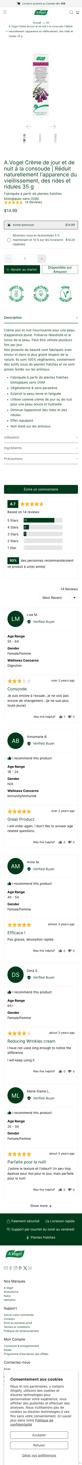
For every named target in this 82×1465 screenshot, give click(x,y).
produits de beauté (25, 350)
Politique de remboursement (21, 1330)
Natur (7, 1295)
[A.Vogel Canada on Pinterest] (20, 1269)
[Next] (53, 126)
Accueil (37, 23)
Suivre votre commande (19, 1314)
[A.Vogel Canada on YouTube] (30, 1269)
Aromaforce (11, 1291)
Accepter (39, 1435)
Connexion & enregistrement (21, 1345)
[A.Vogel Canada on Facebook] (10, 1269)
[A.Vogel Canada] (41, 12)
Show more (39, 1206)
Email (7, 1368)
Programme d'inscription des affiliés (26, 1354)
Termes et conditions (17, 1326)
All (47, 23)
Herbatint (9, 1299)
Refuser (39, 1445)
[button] (23, 202)
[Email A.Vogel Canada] (6, 1269)
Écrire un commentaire (41, 489)
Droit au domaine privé (18, 1322)
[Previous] (29, 126)
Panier (8, 1349)
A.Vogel (8, 1287)
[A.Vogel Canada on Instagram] (15, 1269)
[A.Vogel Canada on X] (25, 1269)
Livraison (9, 1318)
